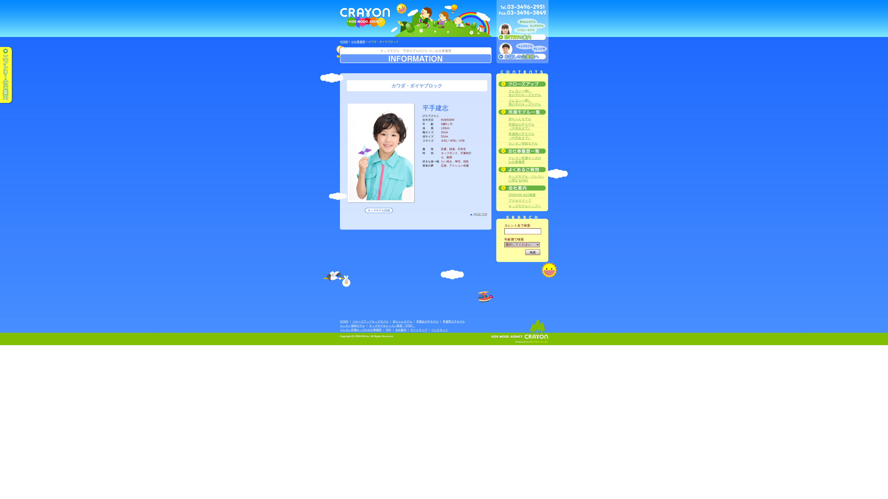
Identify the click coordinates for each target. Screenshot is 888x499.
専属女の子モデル (427, 321)
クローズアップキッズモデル (370, 321)
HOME (344, 41)
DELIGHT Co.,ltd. (539, 342)
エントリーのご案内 (9, 75)
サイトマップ (418, 330)
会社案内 (401, 330)
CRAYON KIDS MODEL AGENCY (365, 18)
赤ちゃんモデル (520, 119)
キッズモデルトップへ (525, 206)
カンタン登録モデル (523, 143)
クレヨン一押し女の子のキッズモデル (525, 93)
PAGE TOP (480, 214)
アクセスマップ (520, 200)
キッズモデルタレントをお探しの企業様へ (522, 52)
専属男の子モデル (454, 321)
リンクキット (439, 330)
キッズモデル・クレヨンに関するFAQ (526, 178)
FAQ (388, 330)
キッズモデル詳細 (379, 210)
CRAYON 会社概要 (522, 195)
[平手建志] (381, 197)
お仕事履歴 (358, 41)
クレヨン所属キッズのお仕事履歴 (525, 160)
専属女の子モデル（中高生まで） (521, 126)
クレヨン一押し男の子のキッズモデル (525, 102)
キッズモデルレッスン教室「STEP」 (392, 325)
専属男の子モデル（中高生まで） (521, 136)
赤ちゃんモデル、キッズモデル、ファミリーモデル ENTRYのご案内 (522, 30)
